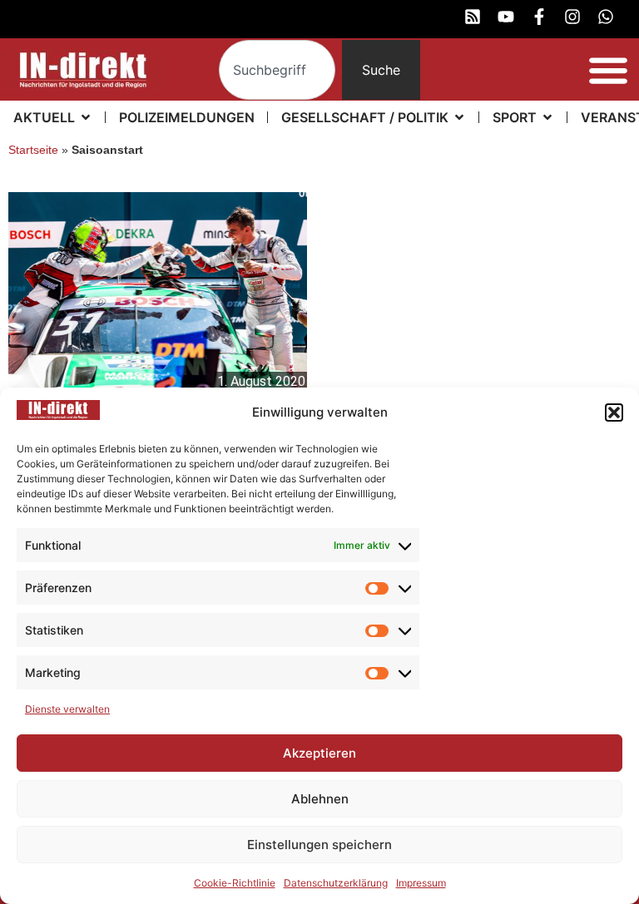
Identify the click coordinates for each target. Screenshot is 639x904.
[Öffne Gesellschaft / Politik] (459, 117)
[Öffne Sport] (547, 117)
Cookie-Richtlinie (234, 883)
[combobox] (277, 70)
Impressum (421, 883)
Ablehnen (320, 799)
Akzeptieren (319, 753)
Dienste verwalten (67, 709)
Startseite (33, 150)
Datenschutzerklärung (336, 883)
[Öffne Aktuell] (85, 117)
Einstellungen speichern (319, 844)
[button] (614, 412)
